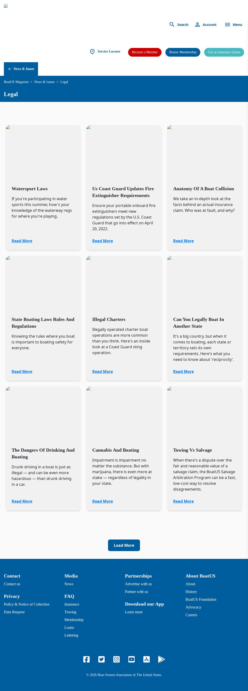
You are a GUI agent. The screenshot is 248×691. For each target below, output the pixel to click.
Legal (64, 82)
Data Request (14, 612)
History (191, 592)
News (68, 584)
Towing (70, 612)
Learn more (134, 612)
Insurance (71, 604)
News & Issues (24, 69)
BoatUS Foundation (201, 599)
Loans (69, 627)
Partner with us (136, 592)
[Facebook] (86, 659)
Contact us (12, 584)
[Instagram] (116, 659)
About (190, 584)
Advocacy (193, 607)
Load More (124, 545)
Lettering (71, 635)
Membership (74, 620)
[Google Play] (161, 659)
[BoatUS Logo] (49, 25)
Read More (22, 240)
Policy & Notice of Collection (26, 604)
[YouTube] (131, 659)
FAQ (69, 596)
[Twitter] (101, 659)
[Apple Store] (146, 659)
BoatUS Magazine (16, 82)
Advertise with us (138, 584)
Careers (191, 615)
